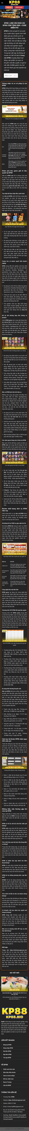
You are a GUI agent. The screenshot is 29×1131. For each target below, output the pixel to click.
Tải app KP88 (7, 1057)
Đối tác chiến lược (8, 1079)
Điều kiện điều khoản (9, 1072)
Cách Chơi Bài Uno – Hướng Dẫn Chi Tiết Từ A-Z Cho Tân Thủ (14, 993)
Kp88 (2, 1021)
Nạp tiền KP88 (7, 1054)
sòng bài (24, 310)
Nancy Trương (7, 1082)
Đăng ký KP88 (7, 1045)
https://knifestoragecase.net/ (18, 950)
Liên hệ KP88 (7, 1085)
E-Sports (6, 490)
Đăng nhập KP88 (8, 1048)
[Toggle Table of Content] (14, 75)
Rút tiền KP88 (7, 1051)
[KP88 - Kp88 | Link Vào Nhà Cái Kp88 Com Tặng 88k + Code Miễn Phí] (14, 3)
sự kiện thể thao (20, 204)
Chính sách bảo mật (9, 1069)
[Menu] (2, 3)
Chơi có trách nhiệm (9, 1075)
